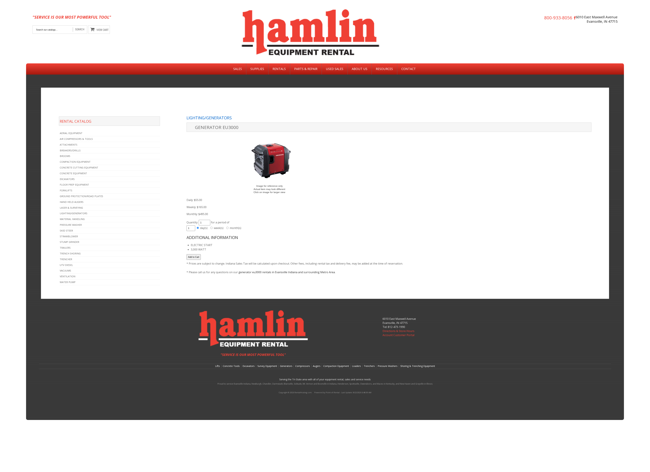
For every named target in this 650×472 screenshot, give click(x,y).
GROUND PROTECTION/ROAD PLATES (81, 196)
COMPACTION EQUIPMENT (75, 161)
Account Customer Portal (398, 335)
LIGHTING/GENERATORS (73, 213)
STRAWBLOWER (69, 236)
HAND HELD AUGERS (71, 202)
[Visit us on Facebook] (574, 18)
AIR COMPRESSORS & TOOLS (76, 138)
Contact (408, 69)
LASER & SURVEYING (71, 207)
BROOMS (65, 156)
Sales (237, 69)
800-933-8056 (558, 18)
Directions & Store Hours (398, 331)
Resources (384, 69)
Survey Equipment (267, 366)
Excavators (249, 366)
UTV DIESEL (66, 265)
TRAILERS (65, 247)
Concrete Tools (231, 366)
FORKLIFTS (66, 190)
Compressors (302, 366)
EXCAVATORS (67, 179)
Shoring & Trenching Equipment (417, 366)
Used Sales (334, 69)
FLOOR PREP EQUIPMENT (74, 184)
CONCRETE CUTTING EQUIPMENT (79, 167)
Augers (316, 366)
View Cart (102, 30)
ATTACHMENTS (68, 144)
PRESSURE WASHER (71, 224)
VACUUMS (65, 270)
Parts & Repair (305, 69)
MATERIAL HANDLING (72, 219)
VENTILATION (67, 276)
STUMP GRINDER (69, 242)
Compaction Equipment (336, 366)
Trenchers (369, 366)
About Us (359, 69)
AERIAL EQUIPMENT (71, 133)
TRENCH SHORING (70, 253)
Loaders (356, 366)
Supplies (257, 69)
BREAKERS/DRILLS (70, 150)
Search (79, 29)
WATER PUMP (67, 282)
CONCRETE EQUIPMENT (73, 173)
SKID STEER (66, 230)
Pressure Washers (387, 366)
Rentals (279, 69)
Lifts (217, 366)
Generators (286, 366)
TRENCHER (66, 259)
